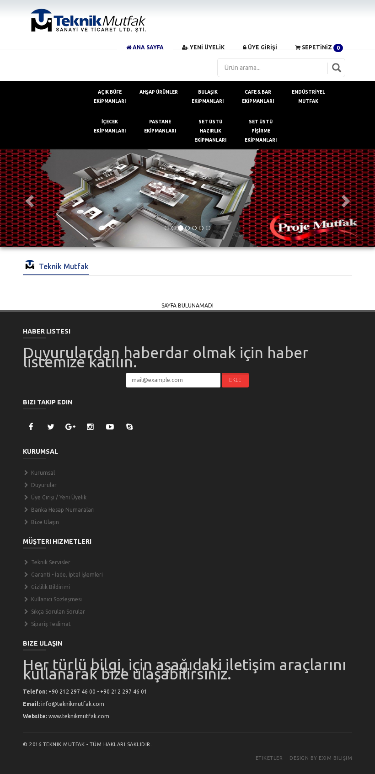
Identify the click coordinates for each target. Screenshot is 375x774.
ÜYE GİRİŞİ (261, 47)
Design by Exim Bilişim (320, 758)
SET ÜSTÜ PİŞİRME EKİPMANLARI (261, 131)
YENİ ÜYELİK (206, 47)
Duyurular (43, 485)
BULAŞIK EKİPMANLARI (208, 97)
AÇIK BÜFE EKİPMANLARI (110, 97)
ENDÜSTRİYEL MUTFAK (308, 97)
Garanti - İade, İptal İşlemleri (66, 575)
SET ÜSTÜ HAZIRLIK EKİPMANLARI (210, 131)
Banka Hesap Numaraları (62, 510)
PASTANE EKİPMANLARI (160, 126)
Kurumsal (42, 473)
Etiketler (269, 758)
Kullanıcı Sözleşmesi (56, 599)
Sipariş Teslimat (50, 624)
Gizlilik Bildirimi (50, 587)
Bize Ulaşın (44, 522)
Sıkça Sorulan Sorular (57, 612)
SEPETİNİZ (320, 47)
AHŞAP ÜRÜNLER (158, 92)
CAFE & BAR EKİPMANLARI (258, 97)
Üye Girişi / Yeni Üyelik (58, 497)
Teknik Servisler (50, 562)
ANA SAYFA (147, 47)
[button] (28, 198)
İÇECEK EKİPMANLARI (110, 126)
